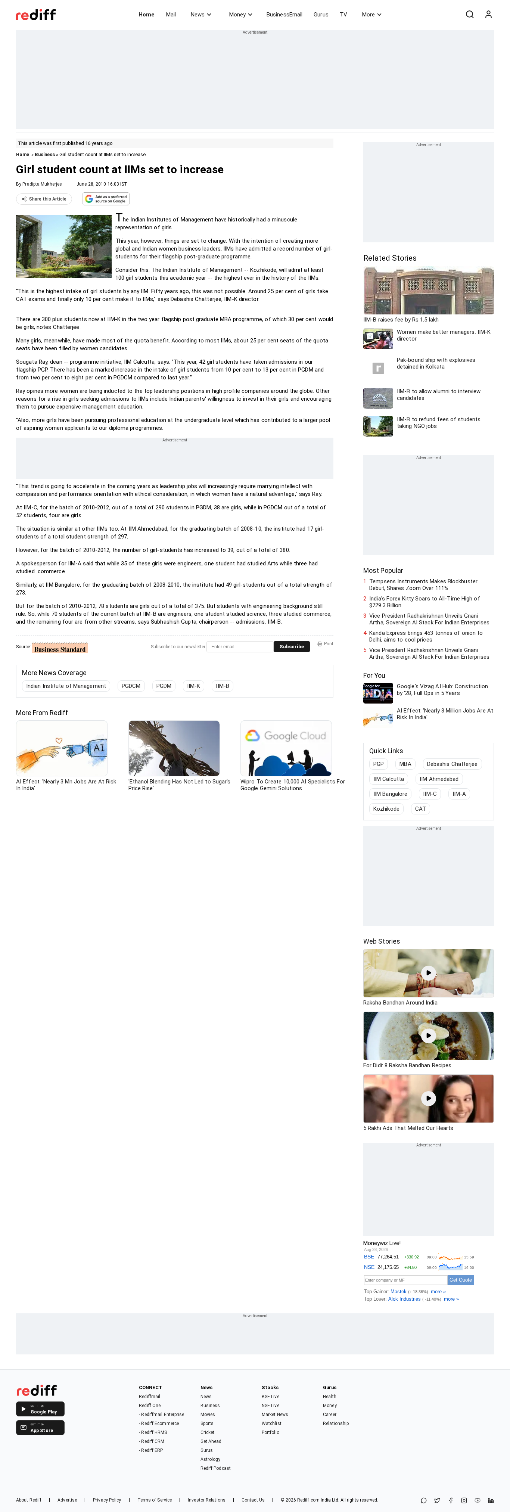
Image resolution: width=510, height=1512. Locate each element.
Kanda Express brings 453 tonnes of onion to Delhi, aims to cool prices (426, 636)
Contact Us (253, 1500)
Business (45, 154)
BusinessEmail (284, 14)
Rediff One (150, 1405)
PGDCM (131, 686)
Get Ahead (211, 1441)
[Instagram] (464, 1501)
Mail (171, 14)
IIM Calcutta (388, 779)
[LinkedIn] (491, 1501)
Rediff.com (308, 1500)
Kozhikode (386, 808)
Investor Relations (207, 1500)
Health (329, 1396)
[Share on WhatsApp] (424, 1501)
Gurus (321, 14)
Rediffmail (149, 1396)
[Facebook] (451, 1501)
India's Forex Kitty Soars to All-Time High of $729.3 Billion (424, 602)
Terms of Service (154, 1500)
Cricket (207, 1432)
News (198, 14)
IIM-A (459, 794)
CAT (420, 808)
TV (343, 14)
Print (328, 643)
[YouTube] (478, 1501)
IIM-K (193, 686)
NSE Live (270, 1405)
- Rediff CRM (151, 1441)
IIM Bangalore (390, 794)
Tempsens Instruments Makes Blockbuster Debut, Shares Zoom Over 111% (423, 585)
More (368, 14)
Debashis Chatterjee (452, 764)
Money (237, 14)
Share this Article (47, 199)
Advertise (67, 1500)
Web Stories (381, 941)
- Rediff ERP (151, 1450)
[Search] (469, 15)
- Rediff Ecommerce (159, 1423)
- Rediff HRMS (153, 1432)
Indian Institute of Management (66, 686)
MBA (405, 764)
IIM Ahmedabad (439, 779)
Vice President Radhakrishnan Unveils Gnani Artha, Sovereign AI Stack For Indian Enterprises (429, 619)
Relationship (336, 1423)
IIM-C (430, 794)
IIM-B (222, 686)
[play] (428, 973)
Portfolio (270, 1432)
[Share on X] (437, 1501)
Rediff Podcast (215, 1468)
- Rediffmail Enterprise (161, 1414)
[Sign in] (488, 15)
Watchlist (272, 1423)
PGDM (163, 686)
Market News (275, 1414)
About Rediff (28, 1500)
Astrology (210, 1459)
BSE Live (270, 1396)
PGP (378, 764)
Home (147, 14)
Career (329, 1414)
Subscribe (292, 646)
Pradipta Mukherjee (42, 184)
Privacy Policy (107, 1500)
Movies (207, 1414)
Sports (207, 1423)
